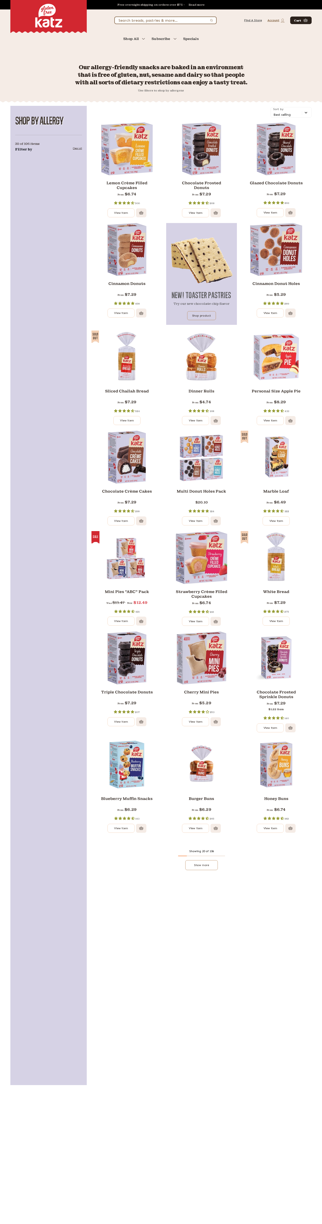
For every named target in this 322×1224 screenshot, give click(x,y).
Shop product (201, 315)
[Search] (211, 20)
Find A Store (253, 20)
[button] (301, 20)
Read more (197, 5)
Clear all (77, 148)
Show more (201, 865)
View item (121, 213)
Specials (191, 39)
